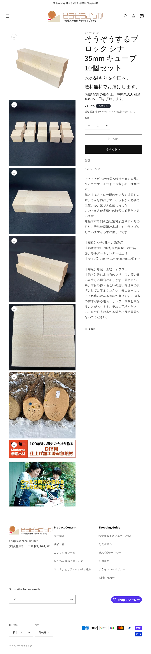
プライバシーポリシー (112, 569)
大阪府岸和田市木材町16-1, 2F (29, 546)
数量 (87, 118)
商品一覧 (59, 544)
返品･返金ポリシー (110, 552)
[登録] (71, 599)
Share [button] (92, 328)
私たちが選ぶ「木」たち (69, 561)
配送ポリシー (107, 544)
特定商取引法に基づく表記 (115, 536)
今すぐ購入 (113, 149)
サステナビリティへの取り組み (73, 569)
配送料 (93, 111)
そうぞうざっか (24, 645)
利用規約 (104, 561)
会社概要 (59, 536)
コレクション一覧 (65, 552)
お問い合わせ (107, 577)
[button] (8, 16)
